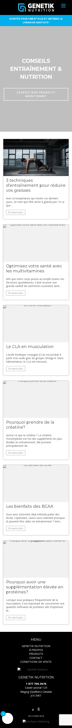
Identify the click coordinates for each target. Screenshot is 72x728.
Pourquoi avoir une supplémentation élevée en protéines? (34, 587)
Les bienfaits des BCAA (29, 506)
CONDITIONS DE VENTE (36, 661)
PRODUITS (36, 654)
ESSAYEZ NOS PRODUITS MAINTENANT (36, 94)
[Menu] (63, 5)
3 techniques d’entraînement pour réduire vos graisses (36, 185)
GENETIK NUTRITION (36, 646)
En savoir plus (15, 212)
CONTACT (36, 658)
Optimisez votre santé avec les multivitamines (34, 268)
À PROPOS (36, 650)
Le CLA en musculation (30, 346)
